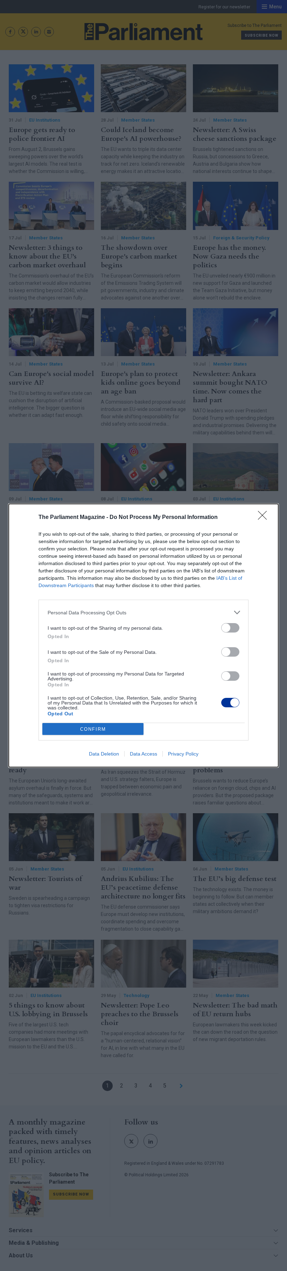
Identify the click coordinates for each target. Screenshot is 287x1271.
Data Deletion (104, 754)
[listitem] (143, 612)
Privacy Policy (183, 754)
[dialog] (143, 635)
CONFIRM (93, 729)
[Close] (264, 517)
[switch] (230, 628)
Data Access (143, 754)
